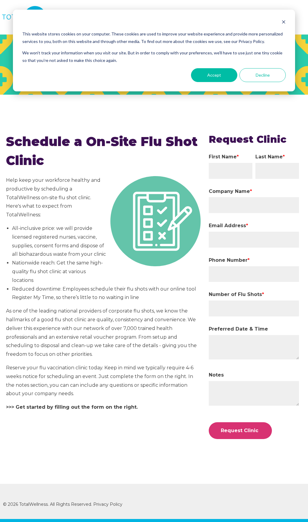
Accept (214, 75)
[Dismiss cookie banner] (284, 22)
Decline (263, 75)
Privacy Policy (108, 504)
